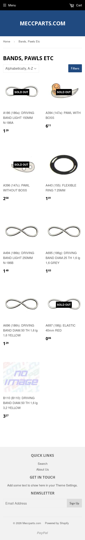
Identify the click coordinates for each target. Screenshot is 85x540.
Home (6, 41)
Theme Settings (66, 485)
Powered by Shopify (57, 523)
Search (42, 463)
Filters (75, 68)
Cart (78, 5)
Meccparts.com (42, 23)
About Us (42, 469)
